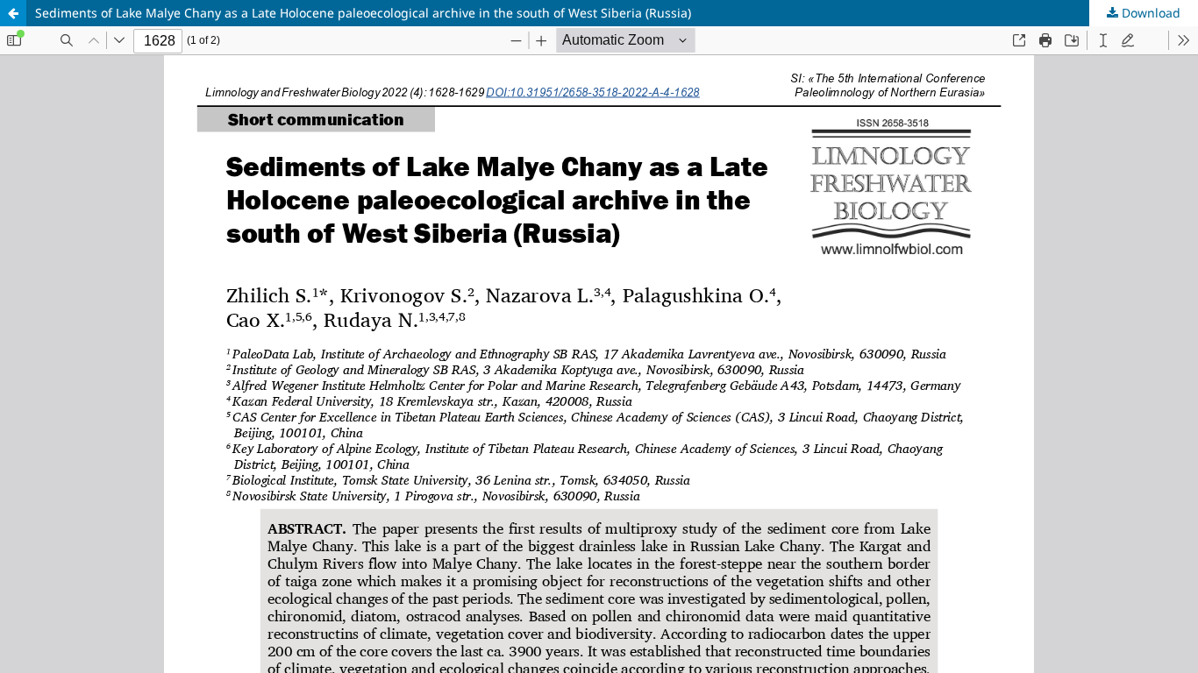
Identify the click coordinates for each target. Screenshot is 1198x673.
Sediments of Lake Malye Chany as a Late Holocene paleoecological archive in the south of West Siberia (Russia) (363, 12)
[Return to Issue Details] (13, 13)
